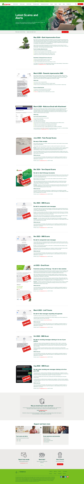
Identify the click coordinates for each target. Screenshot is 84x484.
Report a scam (65, 31)
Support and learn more (31, 31)
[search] (76, 4)
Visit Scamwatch (46, 441)
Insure (56, 4)
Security (50, 473)
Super (60, 4)
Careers (59, 471)
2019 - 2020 (19, 439)
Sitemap (64, 473)
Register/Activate (80, 1)
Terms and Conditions (25, 479)
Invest (51, 4)
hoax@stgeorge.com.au (42, 64)
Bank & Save (15, 4)
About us (55, 471)
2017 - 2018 (19, 440)
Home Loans (22, 4)
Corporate (47, 1)
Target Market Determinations (37, 479)
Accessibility (65, 471)
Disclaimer (59, 473)
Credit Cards (28, 4)
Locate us (50, 471)
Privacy (55, 473)
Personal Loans (36, 4)
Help (64, 4)
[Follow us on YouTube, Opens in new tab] (68, 477)
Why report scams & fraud (20, 31)
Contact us (69, 4)
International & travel (44, 4)
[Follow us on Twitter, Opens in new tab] (63, 477)
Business (41, 1)
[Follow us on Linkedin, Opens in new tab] (65, 477)
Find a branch (60, 464)
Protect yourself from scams (48, 440)
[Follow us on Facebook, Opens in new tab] (61, 477)
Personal (36, 1)
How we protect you (47, 439)
